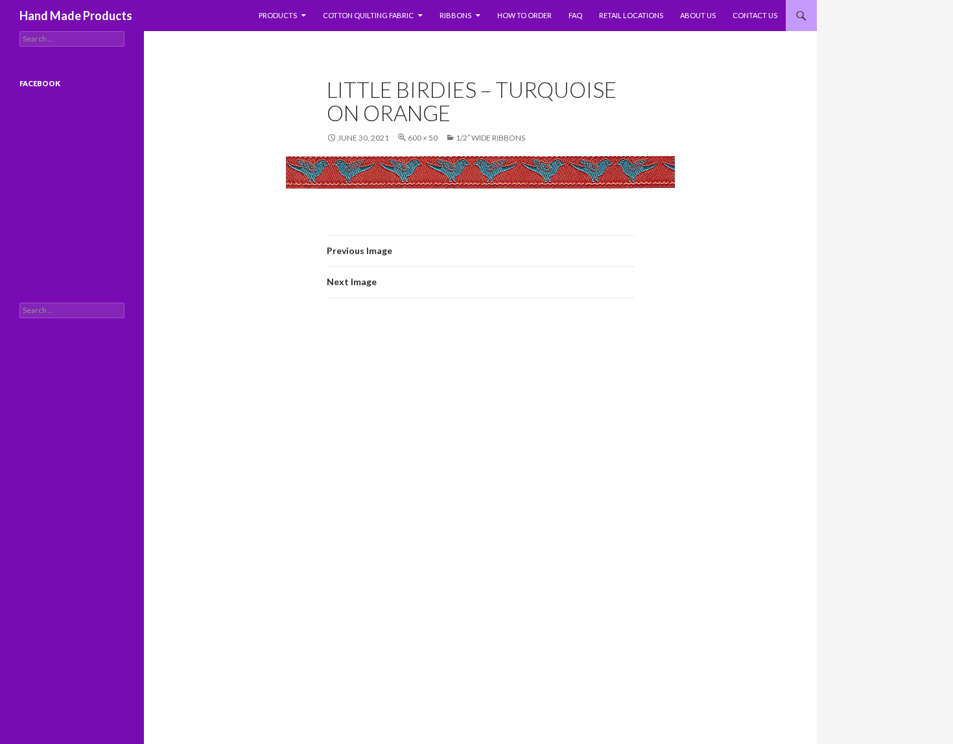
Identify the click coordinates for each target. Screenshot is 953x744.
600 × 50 (423, 138)
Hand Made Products (75, 15)
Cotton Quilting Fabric (368, 15)
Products (278, 15)
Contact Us (755, 15)
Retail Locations (631, 15)
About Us (698, 15)
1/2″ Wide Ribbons (490, 138)
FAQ (575, 15)
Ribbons (455, 15)
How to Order (524, 15)
